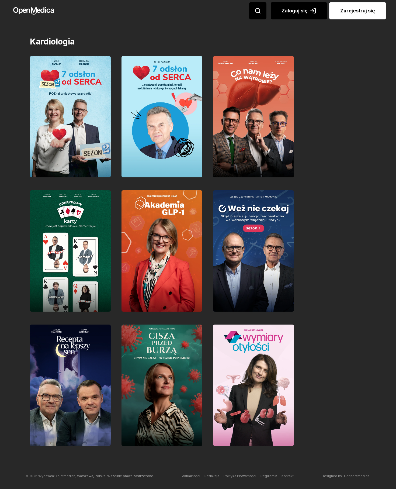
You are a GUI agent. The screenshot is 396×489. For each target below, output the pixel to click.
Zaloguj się (295, 10)
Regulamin (268, 476)
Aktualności (191, 476)
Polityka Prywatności (240, 476)
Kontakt (288, 476)
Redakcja (211, 476)
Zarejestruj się (357, 10)
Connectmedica (356, 476)
